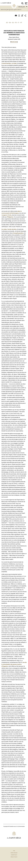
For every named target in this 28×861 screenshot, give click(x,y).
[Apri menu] (26, 3)
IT (18, 22)
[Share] (25, 16)
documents (17, 9)
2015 (8, 9)
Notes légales (14, 852)
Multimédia (14, 42)
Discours (3, 9)
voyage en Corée (6, 215)
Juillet (12, 9)
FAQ (14, 850)
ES (13, 22)
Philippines (10, 217)
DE (7, 22)
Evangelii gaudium (18, 233)
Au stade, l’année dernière (8, 229)
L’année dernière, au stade (9, 63)
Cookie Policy (14, 854)
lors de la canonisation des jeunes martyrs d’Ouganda (14, 664)
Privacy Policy (14, 856)
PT (21, 22)
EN (10, 22)
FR (16, 22)
